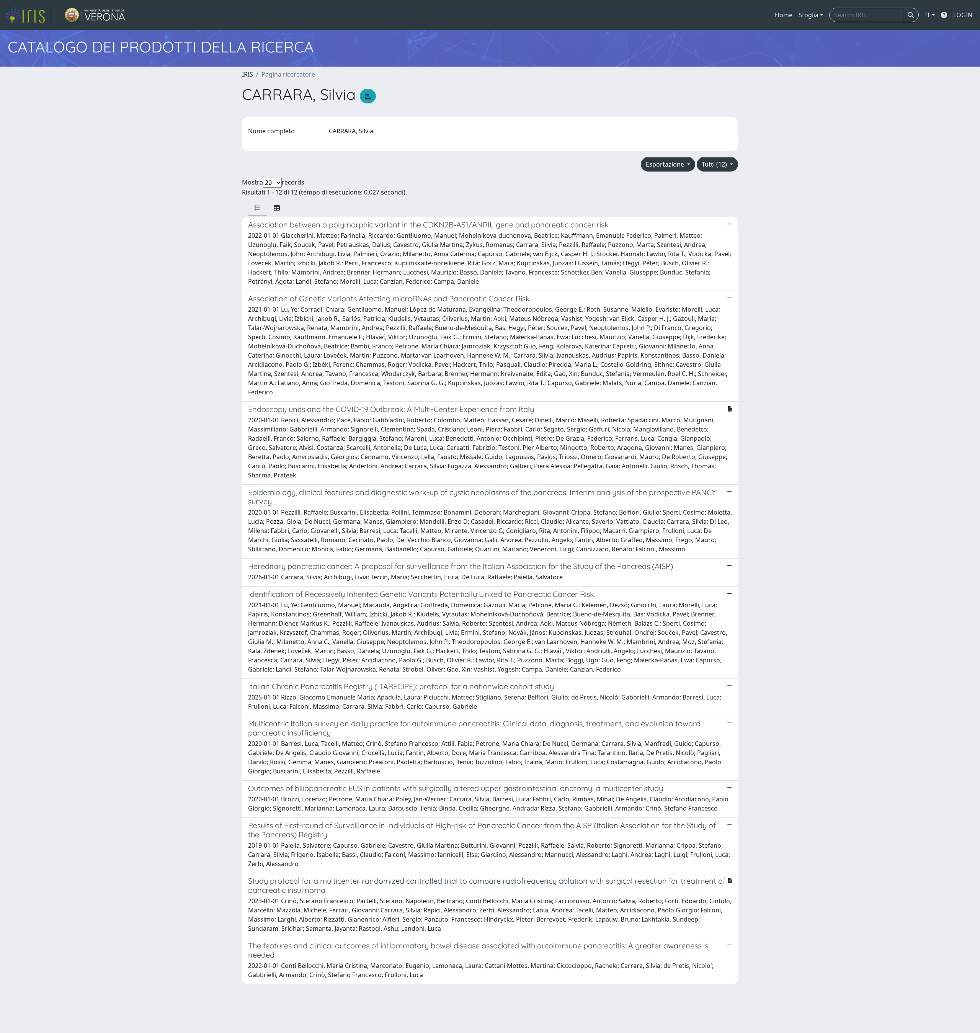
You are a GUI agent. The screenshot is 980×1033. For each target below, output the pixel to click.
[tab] (257, 208)
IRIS (247, 74)
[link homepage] (28, 15)
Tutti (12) (715, 164)
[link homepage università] (95, 15)
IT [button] (927, 15)
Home (783, 15)
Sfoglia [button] (808, 15)
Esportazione (666, 164)
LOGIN (962, 15)
